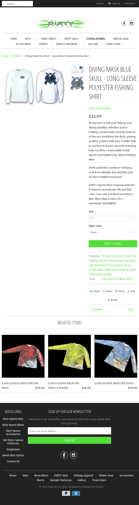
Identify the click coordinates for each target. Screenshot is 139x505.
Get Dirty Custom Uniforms (13, 442)
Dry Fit (114, 256)
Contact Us (13, 461)
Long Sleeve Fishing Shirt (116, 278)
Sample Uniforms (66, 44)
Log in (100, 4)
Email (114, 300)
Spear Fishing (119, 269)
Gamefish (129, 260)
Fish (133, 256)
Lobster (118, 265)
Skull (107, 269)
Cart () (115, 4)
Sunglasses (13, 449)
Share (109, 291)
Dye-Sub (124, 256)
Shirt (101, 269)
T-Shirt (108, 274)
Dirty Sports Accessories (13, 432)
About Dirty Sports (13, 455)
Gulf (91, 265)
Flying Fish (115, 260)
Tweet (96, 291)
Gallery (93, 44)
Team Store (113, 44)
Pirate (127, 265)
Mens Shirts (48, 38)
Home (13, 38)
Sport (132, 269)
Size (91, 211)
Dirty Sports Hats (13, 418)
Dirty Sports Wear (100, 108)
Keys (110, 265)
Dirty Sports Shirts (13, 424)
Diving (105, 256)
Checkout (129, 4)
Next (131, 309)
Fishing (93, 260)
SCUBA (93, 269)
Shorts (43, 44)
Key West (100, 265)
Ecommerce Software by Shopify (86, 486)
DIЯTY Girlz (71, 38)
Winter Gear (121, 38)
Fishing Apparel (96, 38)
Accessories (23, 44)
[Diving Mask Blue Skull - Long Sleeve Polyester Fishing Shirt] (34, 85)
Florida (103, 260)
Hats (28, 38)
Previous (97, 309)
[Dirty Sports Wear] (69, 24)
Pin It (121, 291)
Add (132, 291)
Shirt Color (95, 226)
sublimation (96, 274)
